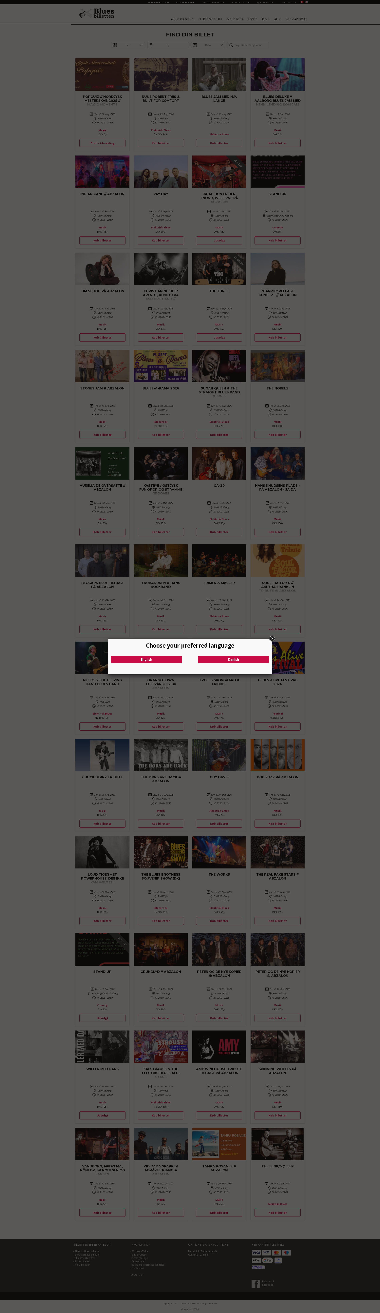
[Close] (272, 638)
